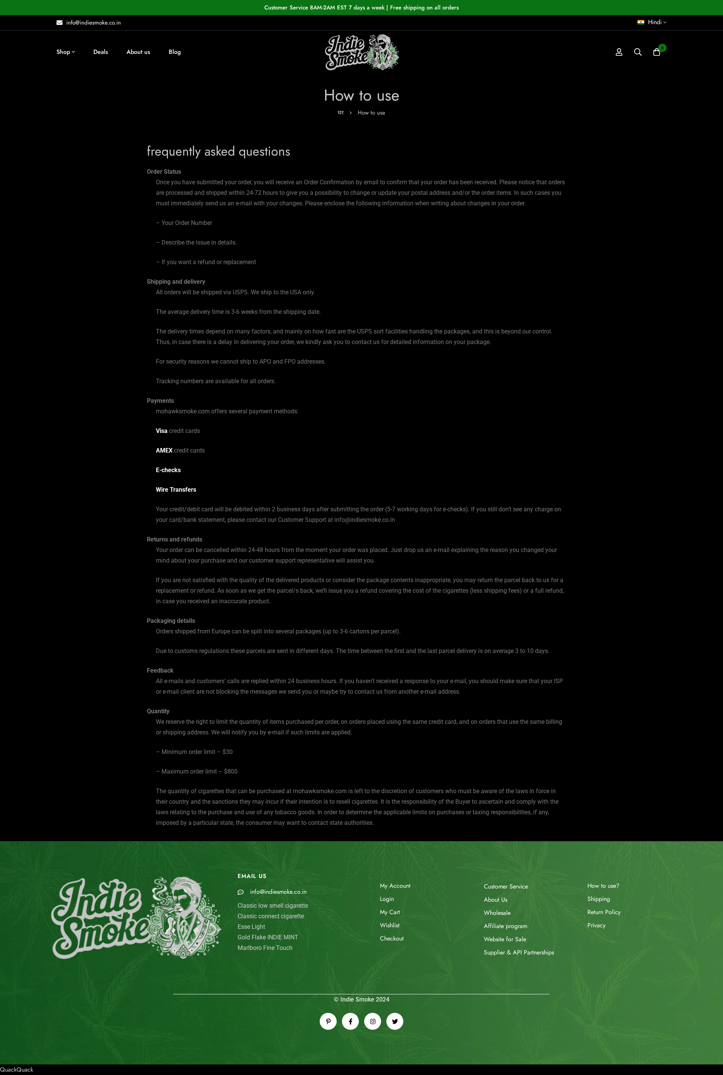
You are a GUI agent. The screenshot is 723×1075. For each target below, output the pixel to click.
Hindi (655, 22)
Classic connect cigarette (271, 916)
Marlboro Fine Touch (265, 947)
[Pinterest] (328, 1021)
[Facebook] (350, 1021)
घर (341, 113)
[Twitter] (394, 1021)
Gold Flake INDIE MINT (268, 937)
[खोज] (637, 52)
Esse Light (251, 926)
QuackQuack (16, 1069)
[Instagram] (372, 1021)
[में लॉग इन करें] (619, 52)
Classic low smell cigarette (273, 905)
